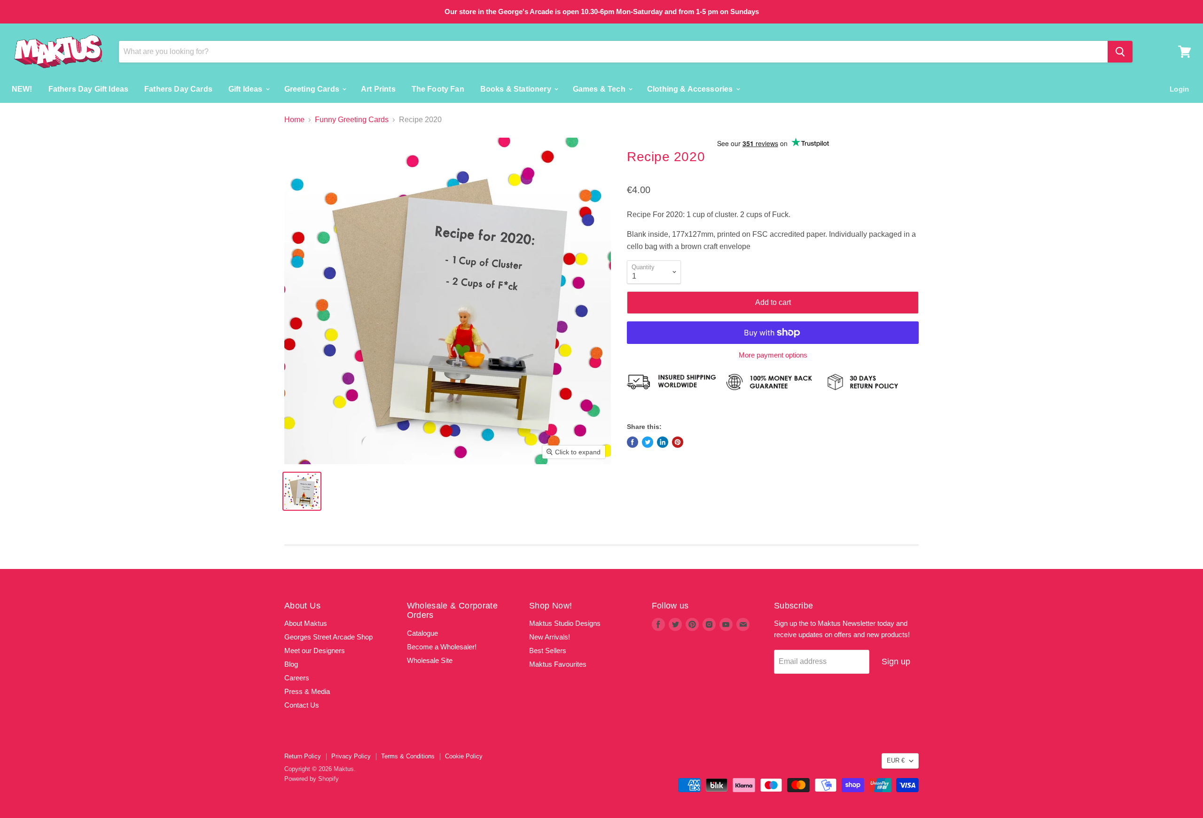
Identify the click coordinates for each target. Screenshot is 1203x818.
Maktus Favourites (557, 664)
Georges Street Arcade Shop (328, 637)
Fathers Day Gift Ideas (88, 89)
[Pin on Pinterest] (677, 442)
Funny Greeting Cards (352, 120)
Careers (296, 678)
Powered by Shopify (311, 778)
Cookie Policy (464, 756)
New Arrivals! (549, 637)
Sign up (896, 661)
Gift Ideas (246, 89)
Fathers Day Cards (178, 89)
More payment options (773, 355)
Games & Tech (600, 89)
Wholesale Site (430, 660)
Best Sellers (547, 650)
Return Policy (302, 756)
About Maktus (305, 623)
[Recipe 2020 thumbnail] (301, 491)
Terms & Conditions (408, 756)
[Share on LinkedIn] (662, 442)
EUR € (896, 760)
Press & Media (307, 691)
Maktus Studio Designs (565, 623)
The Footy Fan (438, 89)
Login (1179, 89)
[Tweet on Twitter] (647, 442)
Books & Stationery (516, 89)
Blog (291, 664)
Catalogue (422, 633)
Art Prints (378, 89)
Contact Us (301, 705)
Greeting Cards (312, 89)
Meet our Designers (314, 650)
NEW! (22, 89)
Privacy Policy (351, 756)
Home (294, 120)
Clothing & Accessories (691, 89)
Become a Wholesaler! (442, 647)
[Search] (1120, 51)
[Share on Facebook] (632, 442)
